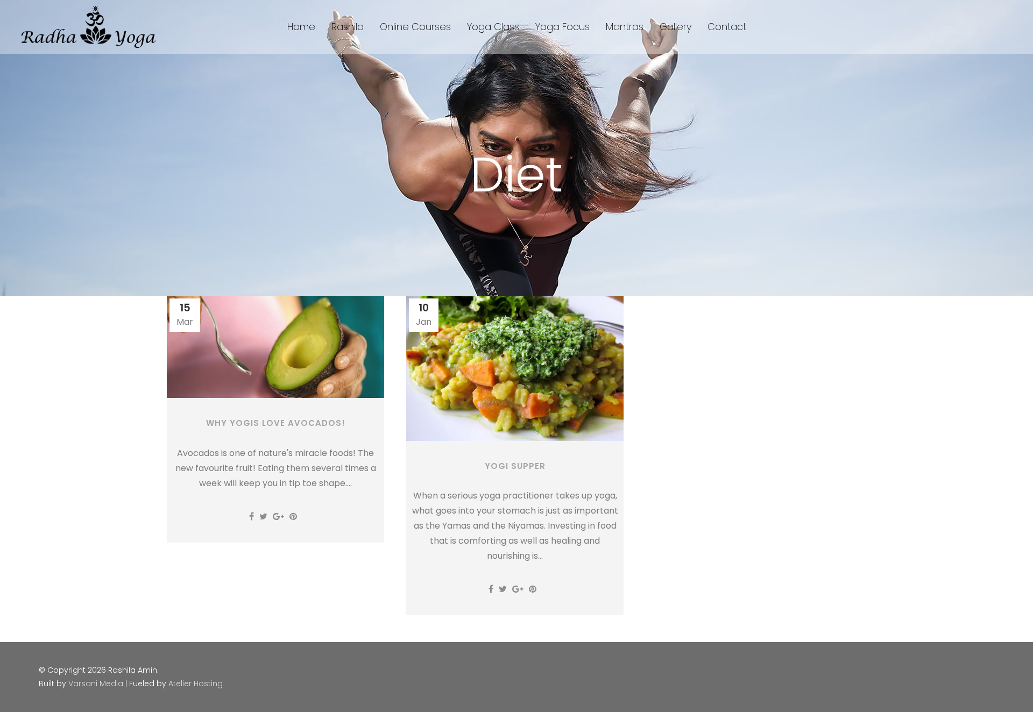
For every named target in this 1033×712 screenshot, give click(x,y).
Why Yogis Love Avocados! (275, 423)
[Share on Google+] (278, 516)
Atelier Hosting (195, 683)
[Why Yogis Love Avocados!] (275, 347)
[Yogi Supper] (515, 368)
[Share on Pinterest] (293, 516)
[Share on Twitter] (263, 516)
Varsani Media (95, 683)
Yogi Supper (515, 466)
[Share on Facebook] (251, 516)
